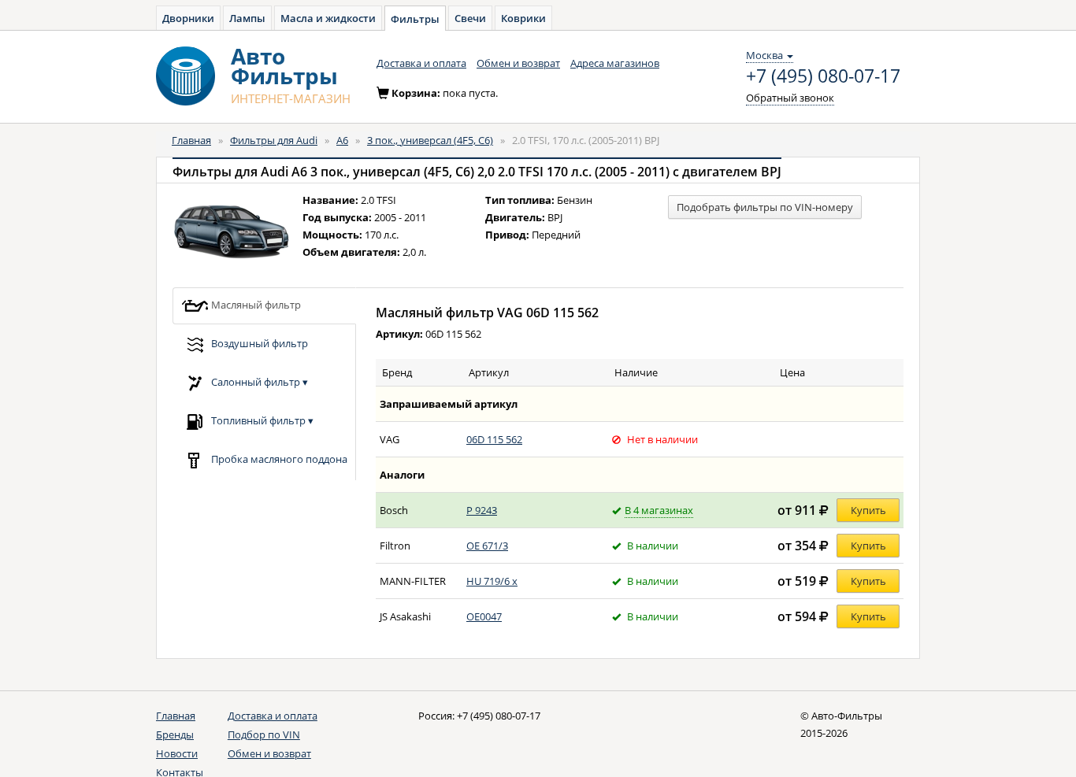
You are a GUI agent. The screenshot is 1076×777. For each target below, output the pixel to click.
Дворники (188, 18)
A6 (342, 140)
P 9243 (481, 510)
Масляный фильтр (255, 304)
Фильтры (415, 19)
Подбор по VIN (264, 734)
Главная (191, 140)
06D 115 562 (494, 439)
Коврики (523, 18)
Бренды (175, 734)
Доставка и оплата (421, 63)
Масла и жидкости (328, 18)
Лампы (247, 18)
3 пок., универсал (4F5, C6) (430, 140)
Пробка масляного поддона (278, 458)
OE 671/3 (487, 545)
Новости (177, 753)
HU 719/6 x (492, 581)
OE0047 (484, 616)
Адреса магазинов (614, 63)
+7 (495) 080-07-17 (823, 76)
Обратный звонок (790, 98)
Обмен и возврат (518, 63)
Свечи (470, 18)
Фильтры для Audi (273, 140)
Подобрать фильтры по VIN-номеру (765, 207)
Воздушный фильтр (258, 342)
